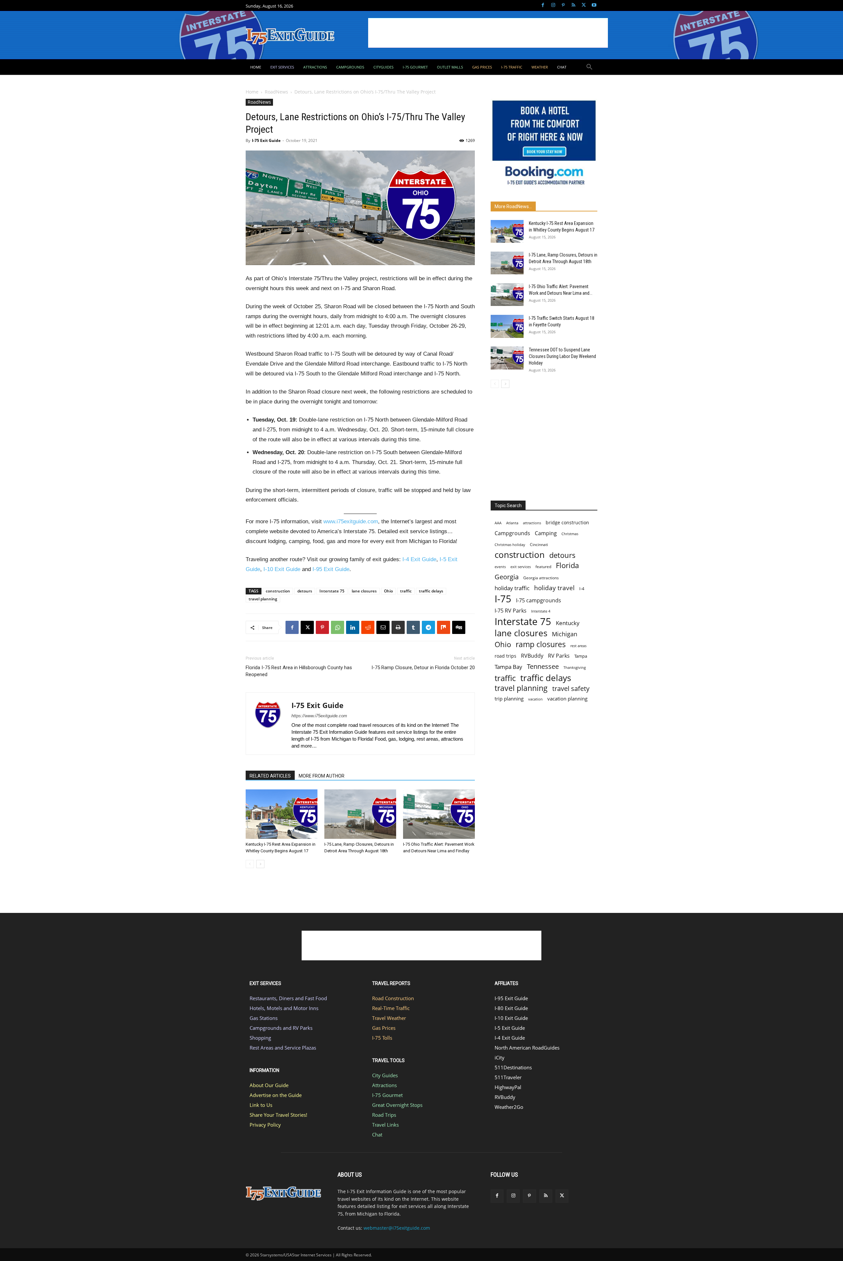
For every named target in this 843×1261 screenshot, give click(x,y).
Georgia (507, 576)
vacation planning (567, 698)
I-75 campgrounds (538, 600)
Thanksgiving (574, 667)
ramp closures (541, 644)
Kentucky (568, 622)
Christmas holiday (510, 544)
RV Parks (559, 655)
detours (304, 591)
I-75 (503, 598)
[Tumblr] (413, 627)
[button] (589, 67)
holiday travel (554, 588)
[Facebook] (542, 5)
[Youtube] (593, 5)
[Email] (383, 627)
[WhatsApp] (337, 627)
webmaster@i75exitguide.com (397, 1228)
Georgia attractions (541, 577)
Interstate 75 (331, 591)
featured (543, 566)
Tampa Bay (508, 666)
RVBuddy (532, 655)
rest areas (578, 645)
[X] (583, 5)
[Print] (398, 627)
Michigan (564, 634)
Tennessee (543, 666)
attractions (532, 523)
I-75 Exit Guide (266, 140)
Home (252, 92)
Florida (567, 565)
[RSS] (573, 5)
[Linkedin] (352, 627)
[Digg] (458, 627)
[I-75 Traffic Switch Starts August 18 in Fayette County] (507, 326)
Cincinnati (539, 544)
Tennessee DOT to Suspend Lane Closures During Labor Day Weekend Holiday (562, 356)
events (500, 566)
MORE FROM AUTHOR (321, 776)
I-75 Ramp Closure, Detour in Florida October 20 (423, 668)
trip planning (509, 698)
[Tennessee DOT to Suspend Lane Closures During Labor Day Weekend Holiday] (507, 358)
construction (278, 591)
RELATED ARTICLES (270, 776)
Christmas (569, 534)
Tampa (580, 656)
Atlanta (512, 522)
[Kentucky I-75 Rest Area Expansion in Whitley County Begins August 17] (281, 814)
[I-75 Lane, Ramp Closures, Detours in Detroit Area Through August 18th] (360, 814)
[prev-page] (250, 864)
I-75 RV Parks (511, 610)
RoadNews (276, 92)
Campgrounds (512, 533)
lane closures (364, 591)
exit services (520, 566)
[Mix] (443, 627)
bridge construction (567, 522)
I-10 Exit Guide (281, 569)
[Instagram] (553, 5)
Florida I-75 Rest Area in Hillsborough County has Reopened (299, 671)
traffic (406, 591)
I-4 (581, 588)
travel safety (570, 688)
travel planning (263, 599)
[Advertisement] (488, 33)
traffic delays (431, 591)
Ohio (388, 591)
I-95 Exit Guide (331, 569)
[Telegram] (428, 627)
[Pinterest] (563, 5)
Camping (546, 533)
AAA (498, 522)
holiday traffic (512, 588)
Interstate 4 (540, 611)
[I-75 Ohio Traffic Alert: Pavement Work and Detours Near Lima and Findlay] (439, 814)
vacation (535, 699)
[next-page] (260, 864)
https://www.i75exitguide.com (319, 715)
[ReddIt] (367, 627)
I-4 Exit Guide (419, 559)
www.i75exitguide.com (350, 521)
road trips (505, 656)
